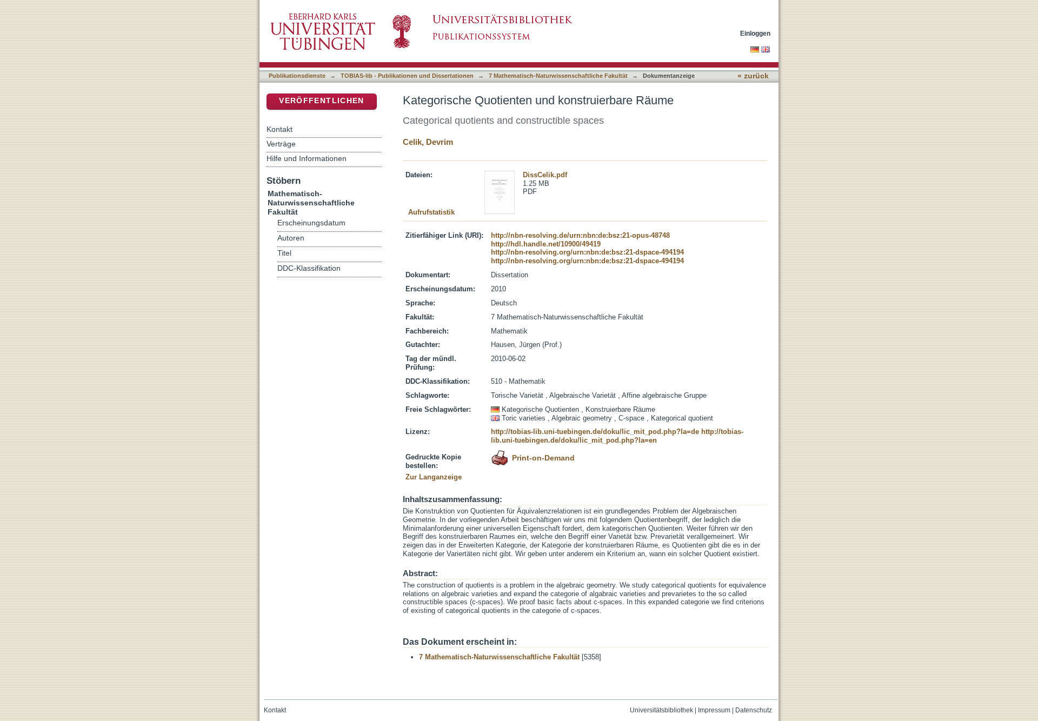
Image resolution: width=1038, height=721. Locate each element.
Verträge (281, 143)
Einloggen (755, 33)
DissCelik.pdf (545, 175)
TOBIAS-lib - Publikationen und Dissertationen (407, 75)
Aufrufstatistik (431, 212)
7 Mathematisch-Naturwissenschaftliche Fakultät (558, 75)
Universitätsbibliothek (661, 710)
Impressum (714, 710)
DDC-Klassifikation (309, 268)
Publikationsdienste (297, 75)
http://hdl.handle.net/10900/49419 (546, 244)
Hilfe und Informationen (307, 158)
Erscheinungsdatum (311, 223)
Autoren (290, 238)
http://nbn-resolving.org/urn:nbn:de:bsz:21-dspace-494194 (587, 252)
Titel (284, 253)
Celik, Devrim (428, 141)
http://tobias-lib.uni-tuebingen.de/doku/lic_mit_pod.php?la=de (595, 432)
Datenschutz (753, 710)
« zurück (753, 76)
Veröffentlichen (321, 101)
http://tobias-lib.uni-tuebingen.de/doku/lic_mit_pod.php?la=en (617, 436)
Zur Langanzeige (433, 477)
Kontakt (279, 129)
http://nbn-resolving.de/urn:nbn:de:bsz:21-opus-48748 (580, 235)
